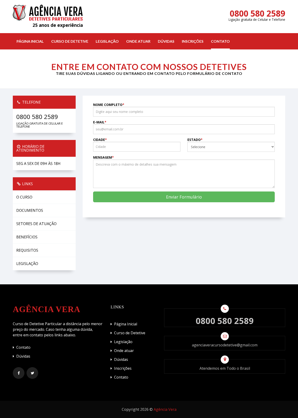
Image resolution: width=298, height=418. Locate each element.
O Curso (24, 197)
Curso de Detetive (69, 41)
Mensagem (103, 157)
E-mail (99, 122)
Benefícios (26, 237)
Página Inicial (30, 41)
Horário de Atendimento (30, 148)
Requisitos (27, 250)
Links (27, 183)
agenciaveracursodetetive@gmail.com (224, 345)
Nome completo (108, 104)
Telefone (31, 102)
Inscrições (192, 41)
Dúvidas (166, 41)
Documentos (29, 210)
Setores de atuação (36, 223)
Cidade (100, 139)
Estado (195, 139)
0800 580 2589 (257, 13)
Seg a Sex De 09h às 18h (38, 163)
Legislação (107, 41)
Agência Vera (165, 409)
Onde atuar (138, 41)
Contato (220, 41)
